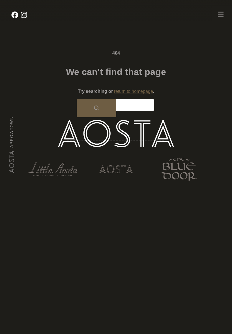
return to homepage (133, 91)
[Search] (96, 108)
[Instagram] (23, 14)
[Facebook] (14, 14)
